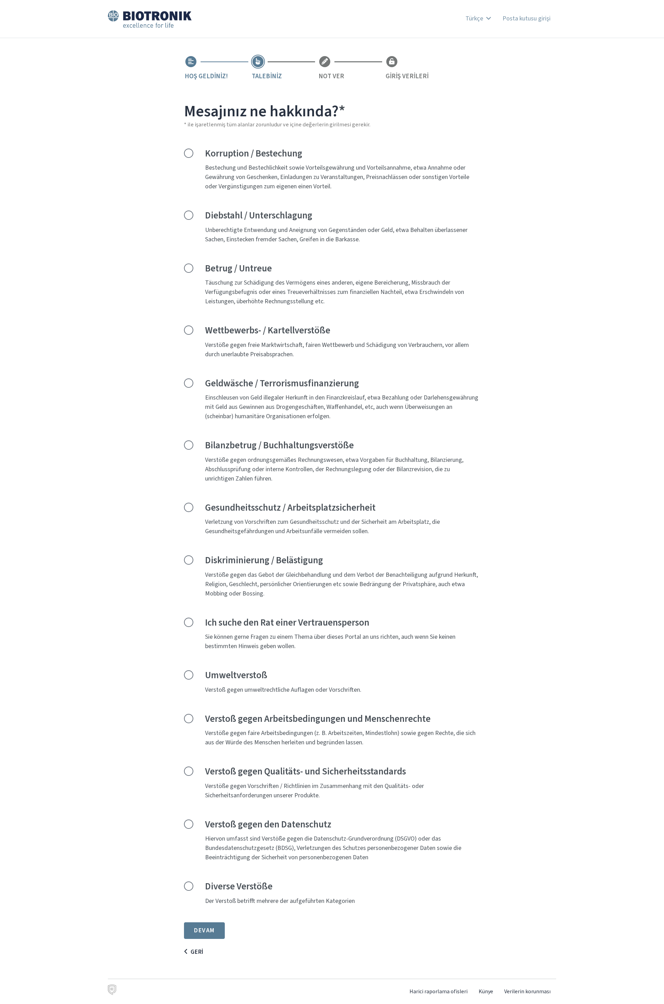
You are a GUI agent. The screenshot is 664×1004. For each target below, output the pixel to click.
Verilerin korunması (527, 991)
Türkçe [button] (475, 18)
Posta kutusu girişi (526, 18)
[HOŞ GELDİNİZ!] (191, 62)
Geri (197, 952)
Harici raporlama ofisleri (438, 991)
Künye (486, 991)
